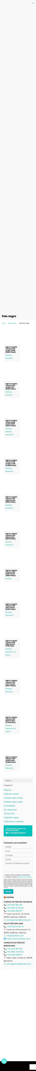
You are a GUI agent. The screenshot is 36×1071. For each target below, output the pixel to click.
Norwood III (9, 508)
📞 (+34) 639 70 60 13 (14, 926)
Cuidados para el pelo (13, 802)
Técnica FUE (9, 814)
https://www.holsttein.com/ (18, 939)
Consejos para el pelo (13, 798)
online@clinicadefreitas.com (19, 920)
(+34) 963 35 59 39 (14, 908)
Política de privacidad (24, 877)
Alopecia (7, 790)
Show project (11, 361)
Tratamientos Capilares (14, 821)
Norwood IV (9, 435)
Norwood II (9, 358)
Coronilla (9, 428)
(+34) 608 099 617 (14, 911)
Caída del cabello (11, 794)
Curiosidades (9, 806)
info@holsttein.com (15, 936)
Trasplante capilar (11, 817)
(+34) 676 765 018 (14, 905)
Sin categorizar (10, 810)
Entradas (9, 355)
